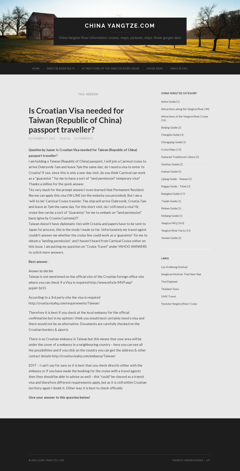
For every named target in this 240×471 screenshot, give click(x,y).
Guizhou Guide (170, 164)
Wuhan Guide (169, 208)
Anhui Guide (168, 101)
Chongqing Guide (171, 142)
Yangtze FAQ (178, 68)
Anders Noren (193, 460)
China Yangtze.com (120, 25)
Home (36, 68)
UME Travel (168, 296)
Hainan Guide (169, 171)
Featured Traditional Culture (178, 156)
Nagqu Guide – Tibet (173, 186)
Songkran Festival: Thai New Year (181, 274)
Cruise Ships (155, 68)
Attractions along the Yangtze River (182, 109)
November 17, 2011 (42, 138)
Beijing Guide (169, 127)
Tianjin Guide (169, 201)
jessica (65, 138)
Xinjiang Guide (170, 215)
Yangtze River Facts (61, 68)
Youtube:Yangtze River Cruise (179, 303)
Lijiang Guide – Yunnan (174, 178)
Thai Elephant (169, 281)
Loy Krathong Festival (174, 267)
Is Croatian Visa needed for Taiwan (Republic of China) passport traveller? (76, 120)
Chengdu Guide (170, 134)
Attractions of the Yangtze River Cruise (111, 68)
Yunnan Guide (169, 237)
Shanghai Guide (170, 193)
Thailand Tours (170, 289)
